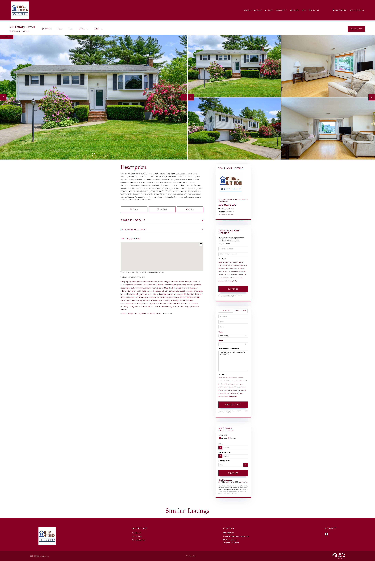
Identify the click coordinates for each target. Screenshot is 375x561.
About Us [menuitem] (294, 10)
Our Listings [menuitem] (137, 536)
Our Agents (229, 214)
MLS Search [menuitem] (136, 533)
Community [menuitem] (280, 10)
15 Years (233, 438)
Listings (130, 314)
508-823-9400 (340, 10)
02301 (159, 314)
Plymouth (142, 314)
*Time (220, 340)
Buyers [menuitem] (257, 10)
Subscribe (233, 289)
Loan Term (223, 435)
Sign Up (361, 10)
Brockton (151, 314)
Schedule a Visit (240, 310)
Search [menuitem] (247, 10)
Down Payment (224, 452)
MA (135, 314)
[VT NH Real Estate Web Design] (339, 556)
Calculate (233, 473)
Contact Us (221, 214)
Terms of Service (228, 412)
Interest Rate (224, 461)
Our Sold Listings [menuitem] (138, 540)
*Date (220, 332)
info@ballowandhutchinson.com (236, 536)
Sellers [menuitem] (268, 10)
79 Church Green (231, 541)
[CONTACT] (356, 29)
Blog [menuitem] (304, 10)
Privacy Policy (233, 281)
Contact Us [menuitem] (314, 10)
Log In (352, 10)
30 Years (224, 438)
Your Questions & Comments (228, 349)
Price (220, 444)
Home (123, 314)
